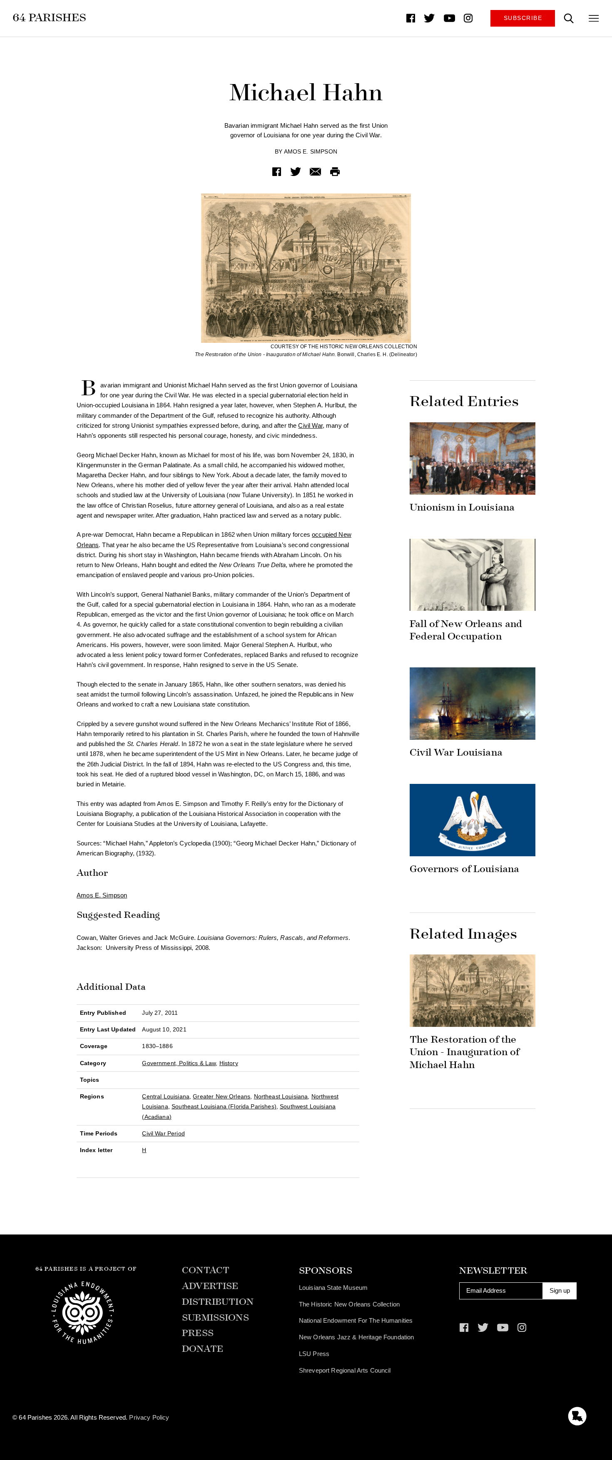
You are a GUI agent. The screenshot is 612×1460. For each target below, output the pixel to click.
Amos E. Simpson (310, 152)
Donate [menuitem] (202, 1349)
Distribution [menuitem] (218, 1302)
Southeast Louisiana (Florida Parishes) (224, 1106)
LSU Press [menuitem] (314, 1353)
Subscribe (523, 18)
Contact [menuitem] (205, 1270)
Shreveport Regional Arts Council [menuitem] (345, 1370)
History (228, 1063)
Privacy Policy (149, 1417)
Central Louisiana (165, 1096)
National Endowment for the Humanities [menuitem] (356, 1320)
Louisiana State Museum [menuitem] (333, 1287)
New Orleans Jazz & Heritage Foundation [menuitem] (356, 1337)
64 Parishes (49, 17)
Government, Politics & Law (179, 1063)
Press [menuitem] (198, 1333)
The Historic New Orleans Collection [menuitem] (349, 1304)
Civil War (310, 425)
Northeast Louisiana (281, 1096)
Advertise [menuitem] (210, 1286)
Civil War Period (163, 1133)
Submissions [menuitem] (215, 1318)
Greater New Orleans (221, 1096)
